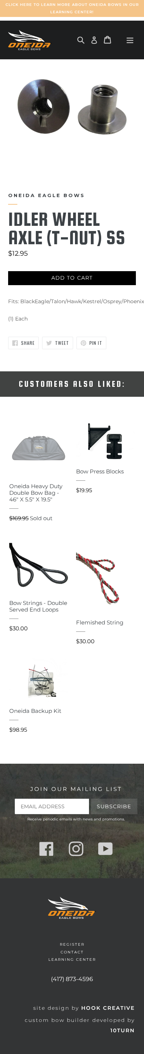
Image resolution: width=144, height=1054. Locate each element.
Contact (72, 952)
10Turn (122, 1030)
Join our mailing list (76, 789)
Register (72, 944)
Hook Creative (108, 1008)
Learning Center (72, 959)
